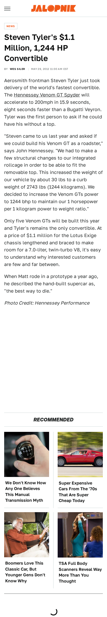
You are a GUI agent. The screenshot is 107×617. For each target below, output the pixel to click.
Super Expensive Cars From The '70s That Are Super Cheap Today (78, 492)
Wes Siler (17, 68)
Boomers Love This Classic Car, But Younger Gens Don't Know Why (25, 572)
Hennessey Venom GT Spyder (47, 95)
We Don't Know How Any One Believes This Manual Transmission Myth (25, 491)
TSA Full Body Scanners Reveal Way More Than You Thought (80, 572)
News (10, 26)
